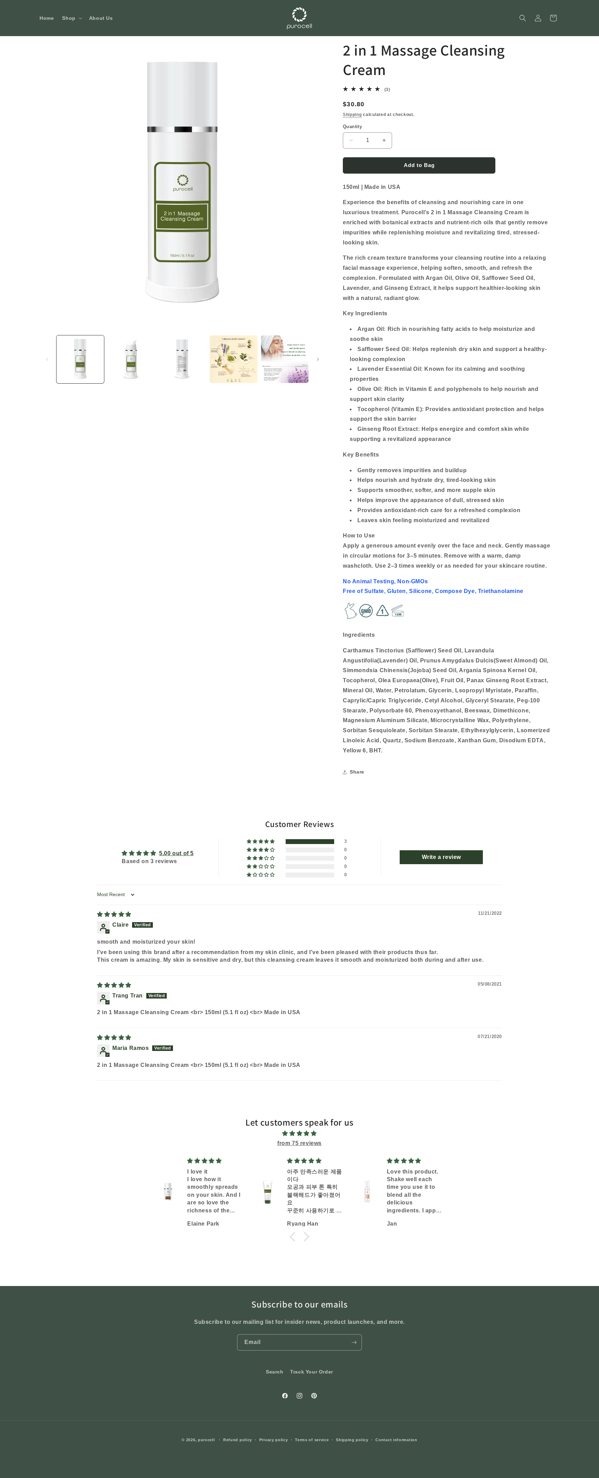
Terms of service (312, 1440)
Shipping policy (352, 1440)
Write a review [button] (441, 857)
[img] (114, 914)
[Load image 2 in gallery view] (131, 359)
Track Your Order (311, 1372)
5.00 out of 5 (176, 853)
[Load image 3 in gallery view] (182, 359)
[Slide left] (47, 359)
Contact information (396, 1440)
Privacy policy (273, 1440)
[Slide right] (317, 359)
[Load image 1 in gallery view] (80, 359)
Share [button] (357, 772)
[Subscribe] (354, 1342)
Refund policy (237, 1440)
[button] (71, 18)
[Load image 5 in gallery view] (285, 359)
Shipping (352, 114)
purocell (206, 1440)
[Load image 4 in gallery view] (233, 359)
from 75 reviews (299, 1143)
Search (275, 1372)
